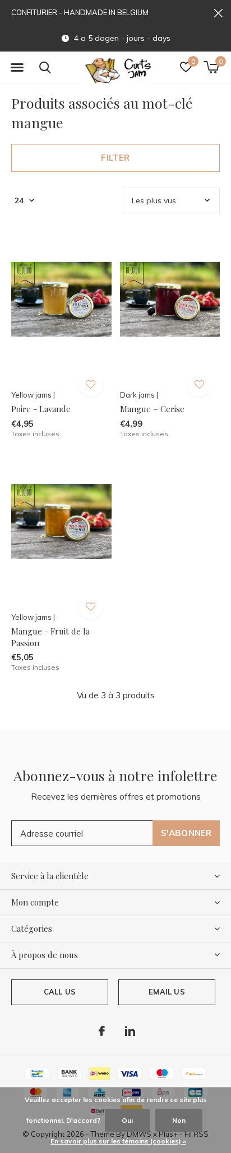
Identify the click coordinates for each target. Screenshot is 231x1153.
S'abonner (186, 833)
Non (179, 1120)
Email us (166, 991)
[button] (17, 68)
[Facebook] (102, 1031)
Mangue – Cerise (152, 408)
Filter (115, 157)
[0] (211, 67)
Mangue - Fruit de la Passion (50, 636)
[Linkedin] (130, 1031)
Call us (60, 991)
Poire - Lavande (41, 408)
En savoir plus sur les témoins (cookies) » (118, 1141)
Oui (127, 1120)
